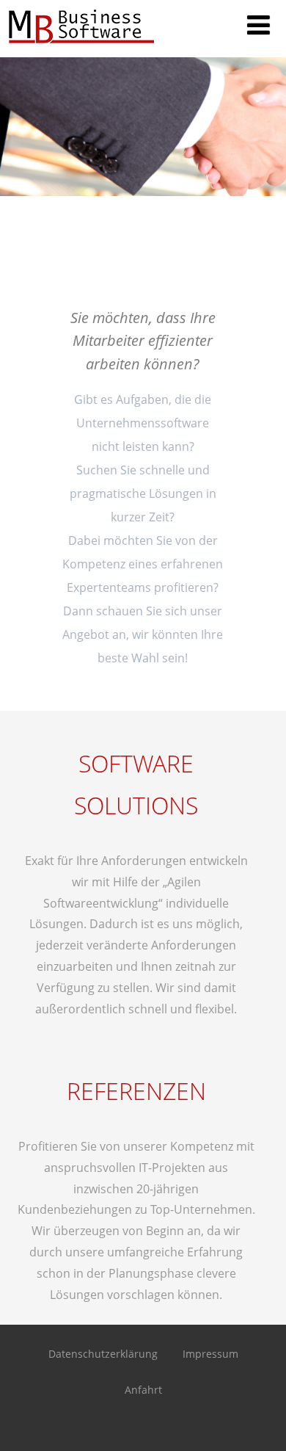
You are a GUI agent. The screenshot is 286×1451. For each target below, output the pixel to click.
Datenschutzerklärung (103, 1354)
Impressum (210, 1354)
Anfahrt (143, 1390)
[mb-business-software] (80, 49)
